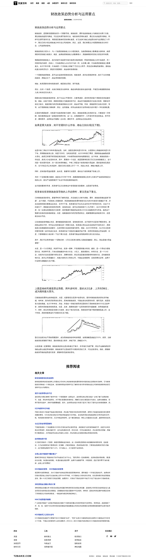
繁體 (131, 3)
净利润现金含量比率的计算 (45, 484)
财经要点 (47, 537)
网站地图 (78, 547)
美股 (37, 3)
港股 (43, 3)
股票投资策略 (68, 19)
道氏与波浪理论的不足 (43, 393)
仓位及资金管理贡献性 (43, 424)
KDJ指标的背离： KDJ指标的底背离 (49, 469)
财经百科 (73, 3)
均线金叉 (47, 543)
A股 (48, 3)
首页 (32, 3)
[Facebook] (107, 536)
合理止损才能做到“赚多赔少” (46, 454)
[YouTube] (111, 536)
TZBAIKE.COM (22, 556)
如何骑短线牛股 (41, 439)
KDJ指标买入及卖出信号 (44, 515)
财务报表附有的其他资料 (44, 378)
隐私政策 (78, 543)
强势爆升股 (48, 547)
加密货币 (55, 3)
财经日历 (64, 3)
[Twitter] (115, 536)
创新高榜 (47, 540)
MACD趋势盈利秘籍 (43, 499)
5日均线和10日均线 (42, 408)
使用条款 (78, 540)
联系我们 (78, 537)
